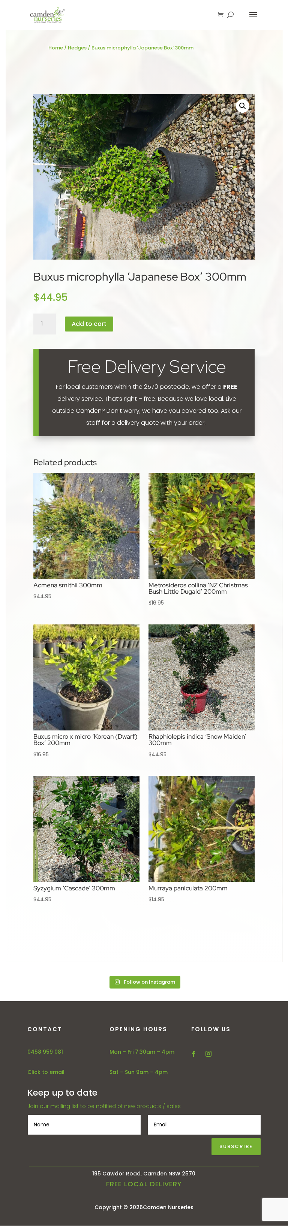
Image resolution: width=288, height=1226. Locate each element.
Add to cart (89, 324)
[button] (242, 106)
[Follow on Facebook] (194, 1054)
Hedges (77, 47)
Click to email (45, 1072)
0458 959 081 (45, 1052)
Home (55, 47)
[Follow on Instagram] (208, 1054)
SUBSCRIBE (236, 1146)
